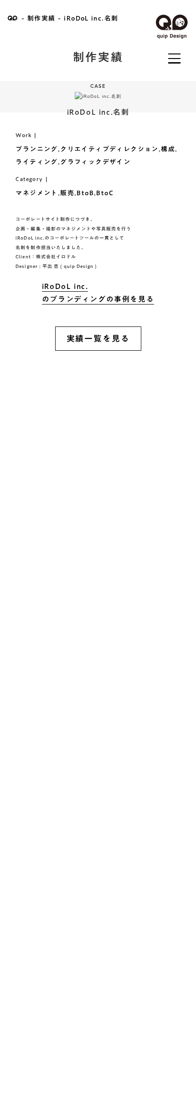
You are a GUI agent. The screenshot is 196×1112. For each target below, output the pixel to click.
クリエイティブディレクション (109, 149)
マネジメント (36, 193)
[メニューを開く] (174, 58)
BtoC (104, 193)
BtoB (85, 193)
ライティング (36, 162)
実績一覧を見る (98, 338)
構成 (168, 149)
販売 (67, 193)
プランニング (36, 149)
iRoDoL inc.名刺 (91, 18)
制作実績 (41, 18)
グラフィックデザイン (95, 162)
